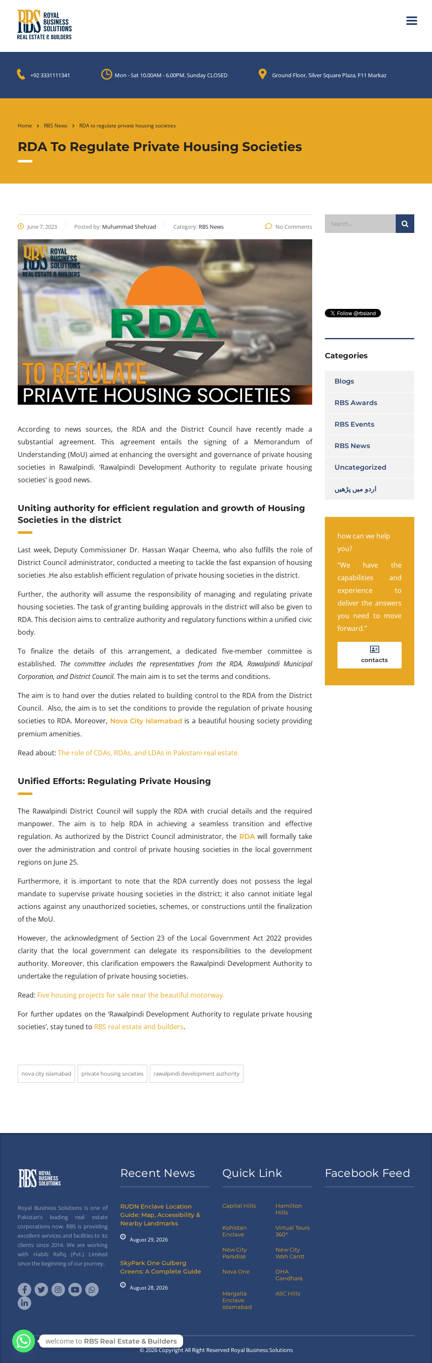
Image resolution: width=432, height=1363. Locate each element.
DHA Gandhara (289, 1275)
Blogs (344, 381)
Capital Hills (239, 1205)
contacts (374, 660)
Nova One (236, 1271)
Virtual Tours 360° (292, 1231)
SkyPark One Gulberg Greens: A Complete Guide (160, 1267)
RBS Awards (356, 403)
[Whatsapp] (23, 1341)
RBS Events (354, 424)
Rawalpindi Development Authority (197, 1073)
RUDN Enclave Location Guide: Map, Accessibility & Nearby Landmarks (160, 1215)
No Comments (293, 226)
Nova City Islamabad (46, 1073)
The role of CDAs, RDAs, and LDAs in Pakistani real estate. (148, 752)
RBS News (352, 446)
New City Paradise (234, 1253)
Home (25, 125)
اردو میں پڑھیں (355, 489)
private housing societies (112, 1073)
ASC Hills (287, 1293)
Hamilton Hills (288, 1209)
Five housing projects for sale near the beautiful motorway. (130, 995)
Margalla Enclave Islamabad (237, 1300)
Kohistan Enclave (234, 1231)
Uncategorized (360, 467)
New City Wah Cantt (290, 1253)
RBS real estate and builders (139, 1026)
